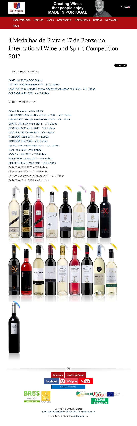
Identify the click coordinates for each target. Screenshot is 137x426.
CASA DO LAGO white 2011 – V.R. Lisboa (31, 128)
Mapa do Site (88, 411)
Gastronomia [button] (64, 19)
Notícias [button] (97, 19)
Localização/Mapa (75, 375)
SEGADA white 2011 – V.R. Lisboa (27, 154)
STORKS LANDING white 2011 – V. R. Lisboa (33, 84)
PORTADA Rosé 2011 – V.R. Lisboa (28, 136)
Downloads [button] (111, 19)
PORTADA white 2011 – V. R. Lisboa (29, 93)
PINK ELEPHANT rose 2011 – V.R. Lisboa (32, 162)
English (124, 7)
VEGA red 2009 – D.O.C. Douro (25, 110)
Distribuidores (82, 19)
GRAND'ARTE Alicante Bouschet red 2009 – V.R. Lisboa (39, 115)
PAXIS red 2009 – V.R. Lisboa (25, 149)
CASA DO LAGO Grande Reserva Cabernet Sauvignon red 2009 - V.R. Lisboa (51, 88)
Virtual (16, 25)
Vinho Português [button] (21, 19)
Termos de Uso (73, 411)
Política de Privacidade (53, 411)
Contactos (58, 375)
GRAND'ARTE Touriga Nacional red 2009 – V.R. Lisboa (39, 119)
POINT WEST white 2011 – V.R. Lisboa (30, 158)
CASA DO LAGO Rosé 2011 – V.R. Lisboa (31, 132)
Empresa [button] (38, 19)
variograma (78, 416)
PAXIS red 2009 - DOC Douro (25, 80)
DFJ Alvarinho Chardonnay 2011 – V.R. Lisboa (33, 145)
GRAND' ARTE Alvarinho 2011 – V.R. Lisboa (32, 123)
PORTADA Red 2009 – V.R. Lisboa (27, 141)
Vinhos (50, 19)
